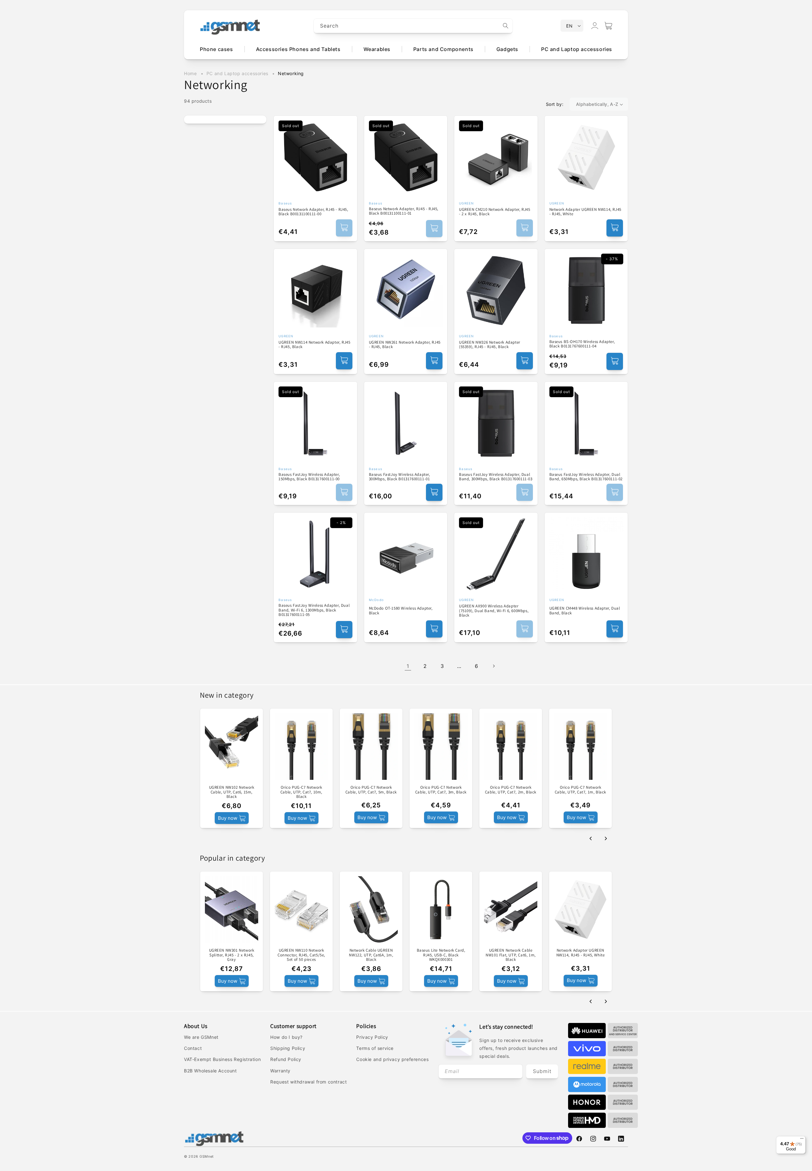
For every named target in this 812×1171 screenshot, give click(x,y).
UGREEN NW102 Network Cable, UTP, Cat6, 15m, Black (231, 792)
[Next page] (494, 666)
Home (190, 73)
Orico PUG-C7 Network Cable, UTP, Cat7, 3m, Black (441, 789)
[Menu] (802, 1140)
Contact (193, 1048)
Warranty (280, 1070)
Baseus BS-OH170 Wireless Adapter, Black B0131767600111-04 (582, 344)
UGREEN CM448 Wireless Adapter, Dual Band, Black (584, 610)
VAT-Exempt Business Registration (222, 1059)
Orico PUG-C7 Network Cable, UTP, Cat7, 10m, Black (301, 792)
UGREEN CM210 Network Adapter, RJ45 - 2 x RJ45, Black (494, 212)
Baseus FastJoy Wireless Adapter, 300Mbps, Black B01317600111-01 (399, 477)
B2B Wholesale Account (210, 1070)
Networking (291, 73)
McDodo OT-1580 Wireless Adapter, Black (401, 610)
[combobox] (413, 26)
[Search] (506, 26)
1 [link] (408, 666)
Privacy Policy (372, 1037)
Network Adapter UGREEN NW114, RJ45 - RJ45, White (585, 212)
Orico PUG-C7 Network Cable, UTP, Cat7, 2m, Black (510, 789)
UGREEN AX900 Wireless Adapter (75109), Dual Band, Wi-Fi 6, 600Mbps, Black (493, 611)
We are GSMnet (201, 1037)
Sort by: (554, 104)
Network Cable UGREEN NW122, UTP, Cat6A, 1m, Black (371, 955)
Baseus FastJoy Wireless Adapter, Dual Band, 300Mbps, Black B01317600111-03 (496, 477)
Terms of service (375, 1048)
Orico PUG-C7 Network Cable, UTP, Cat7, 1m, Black (580, 789)
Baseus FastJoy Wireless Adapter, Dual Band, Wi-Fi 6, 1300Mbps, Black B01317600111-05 (314, 610)
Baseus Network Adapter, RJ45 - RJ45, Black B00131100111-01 (404, 211)
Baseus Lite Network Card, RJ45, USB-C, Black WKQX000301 (441, 955)
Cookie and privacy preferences (392, 1059)
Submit (542, 1071)
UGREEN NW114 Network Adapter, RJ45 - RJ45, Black (314, 344)
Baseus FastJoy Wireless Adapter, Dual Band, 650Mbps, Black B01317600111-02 (586, 477)
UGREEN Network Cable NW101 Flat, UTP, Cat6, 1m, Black (511, 955)
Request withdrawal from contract (308, 1081)
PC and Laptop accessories (238, 73)
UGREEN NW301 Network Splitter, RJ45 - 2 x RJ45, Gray (231, 955)
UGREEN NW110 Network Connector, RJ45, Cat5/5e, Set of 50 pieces (301, 955)
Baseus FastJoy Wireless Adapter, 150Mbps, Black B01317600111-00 (309, 477)
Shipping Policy (287, 1048)
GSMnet (207, 1156)
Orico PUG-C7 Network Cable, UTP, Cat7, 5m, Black (371, 789)
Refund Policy (285, 1059)
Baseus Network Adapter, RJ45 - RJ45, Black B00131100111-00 (313, 212)
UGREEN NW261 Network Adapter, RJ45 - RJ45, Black (405, 344)
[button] (608, 25)
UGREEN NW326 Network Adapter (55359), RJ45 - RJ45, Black (489, 344)
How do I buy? (286, 1037)
